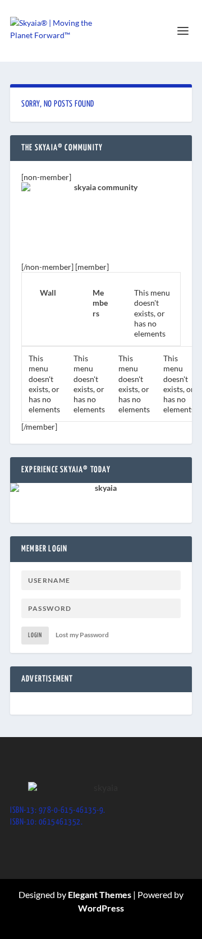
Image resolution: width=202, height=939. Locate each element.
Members (100, 302)
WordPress (101, 908)
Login (35, 635)
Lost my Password (82, 634)
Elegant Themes (99, 894)
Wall (48, 292)
